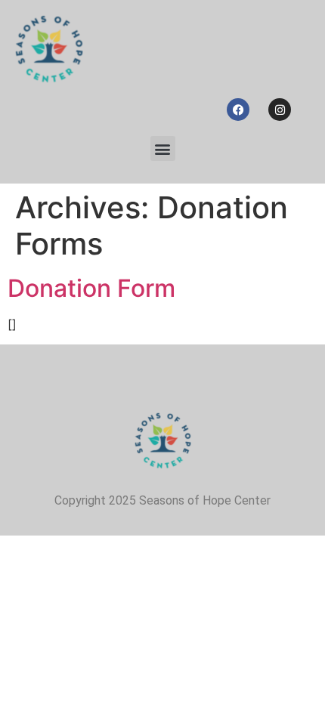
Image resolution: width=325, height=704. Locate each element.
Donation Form (91, 288)
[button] (162, 148)
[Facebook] (238, 109)
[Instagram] (279, 109)
